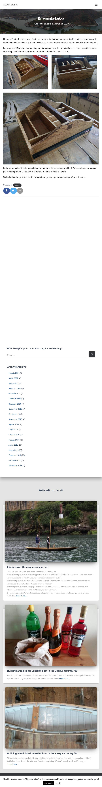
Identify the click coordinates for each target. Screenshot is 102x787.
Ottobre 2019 (14, 414)
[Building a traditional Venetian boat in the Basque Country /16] (51, 635)
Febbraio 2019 (14, 455)
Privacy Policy (75, 780)
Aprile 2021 (13, 378)
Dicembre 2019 (14, 404)
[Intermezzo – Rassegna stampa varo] (51, 531)
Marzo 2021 (13, 383)
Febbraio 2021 (14, 388)
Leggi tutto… (21, 596)
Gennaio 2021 (14, 393)
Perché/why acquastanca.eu (51, 780)
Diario (17, 185)
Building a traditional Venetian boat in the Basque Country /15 (42, 753)
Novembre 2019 (15, 409)
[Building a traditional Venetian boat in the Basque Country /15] (51, 718)
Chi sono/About (27, 780)
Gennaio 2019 (14, 460)
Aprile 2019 (13, 445)
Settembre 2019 (15, 419)
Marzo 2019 (13, 450)
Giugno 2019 (13, 435)
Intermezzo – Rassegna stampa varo (27, 567)
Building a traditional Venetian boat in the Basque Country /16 (42, 671)
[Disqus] (51, 232)
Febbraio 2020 (14, 399)
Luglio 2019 (13, 429)
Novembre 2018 (15, 465)
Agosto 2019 (13, 424)
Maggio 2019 (14, 440)
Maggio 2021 (14, 373)
